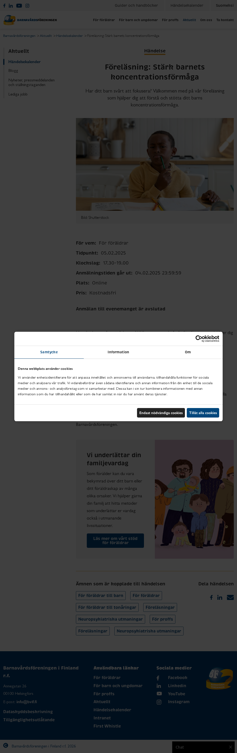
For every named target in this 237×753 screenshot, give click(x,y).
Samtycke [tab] (49, 352)
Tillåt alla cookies (203, 413)
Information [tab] (118, 352)
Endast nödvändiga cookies (161, 413)
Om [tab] (188, 352)
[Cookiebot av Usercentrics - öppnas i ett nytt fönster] (199, 338)
